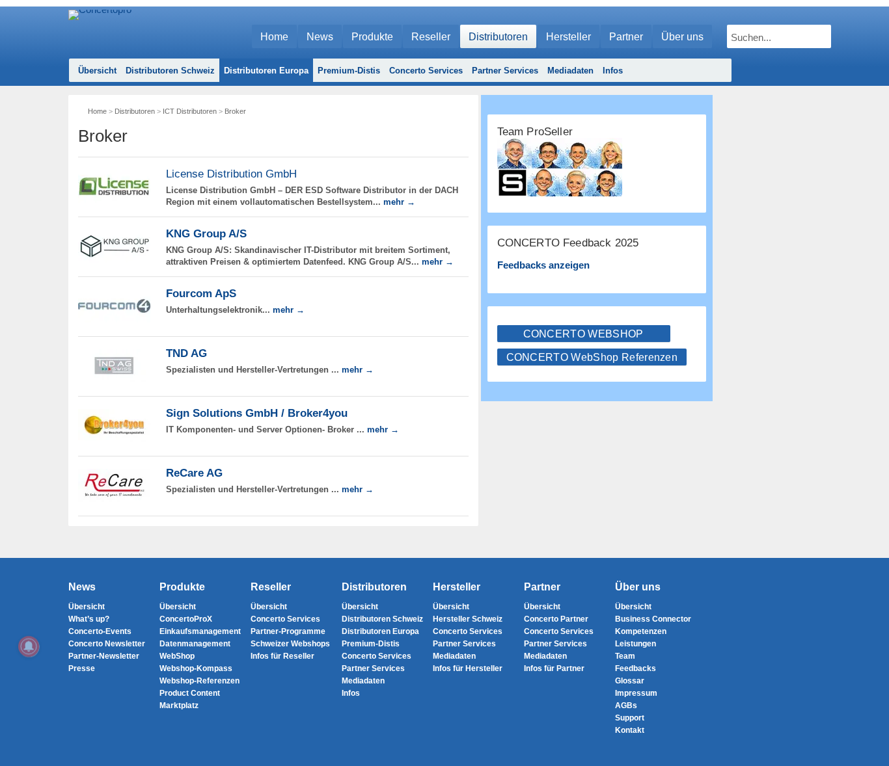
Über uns (682, 36)
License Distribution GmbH (231, 174)
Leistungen (635, 643)
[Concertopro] (99, 30)
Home (274, 36)
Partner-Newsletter (103, 656)
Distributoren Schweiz (170, 70)
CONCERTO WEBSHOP (583, 333)
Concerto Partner (556, 619)
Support (629, 717)
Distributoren (498, 36)
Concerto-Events (99, 631)
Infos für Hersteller (467, 668)
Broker (235, 111)
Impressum (636, 693)
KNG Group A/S (206, 234)
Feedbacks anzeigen (543, 265)
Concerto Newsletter (106, 643)
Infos (613, 70)
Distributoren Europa (266, 70)
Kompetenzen (640, 631)
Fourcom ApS (201, 293)
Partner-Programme (288, 631)
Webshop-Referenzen (199, 680)
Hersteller (568, 36)
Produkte (372, 36)
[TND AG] (114, 365)
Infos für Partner (554, 668)
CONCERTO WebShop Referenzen (592, 357)
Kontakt (629, 730)
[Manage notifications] (28, 646)
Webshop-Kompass (195, 668)
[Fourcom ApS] (114, 306)
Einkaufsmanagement (200, 631)
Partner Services (505, 70)
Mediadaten (570, 70)
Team (625, 656)
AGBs (626, 705)
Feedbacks (635, 668)
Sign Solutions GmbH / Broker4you (257, 413)
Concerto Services (426, 70)
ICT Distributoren (190, 111)
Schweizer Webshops (290, 643)
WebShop (177, 656)
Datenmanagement (194, 643)
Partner (626, 36)
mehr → (399, 202)
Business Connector (653, 619)
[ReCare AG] (114, 485)
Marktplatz (178, 705)
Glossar (629, 680)
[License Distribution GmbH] (114, 186)
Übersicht (97, 70)
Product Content (189, 693)
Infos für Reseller (282, 656)
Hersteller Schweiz (467, 619)
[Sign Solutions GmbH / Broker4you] (114, 425)
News (320, 36)
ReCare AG (194, 473)
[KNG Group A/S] (114, 246)
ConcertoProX (185, 619)
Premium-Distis (349, 70)
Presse (81, 668)
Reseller (430, 36)
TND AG (186, 353)
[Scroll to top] (870, 734)
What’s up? (88, 619)
